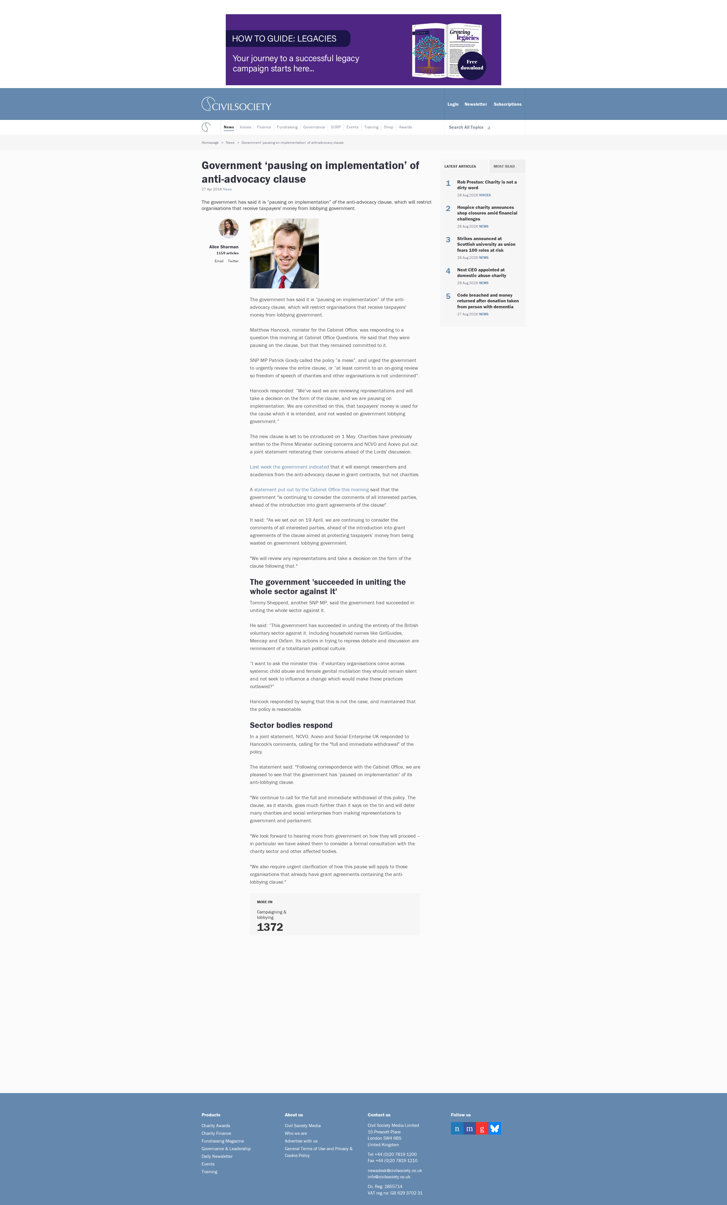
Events (352, 127)
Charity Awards (216, 1125)
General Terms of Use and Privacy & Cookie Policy (319, 1152)
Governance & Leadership (226, 1148)
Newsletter (476, 104)
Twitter (233, 261)
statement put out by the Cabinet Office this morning (311, 489)
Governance (314, 127)
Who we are (296, 1133)
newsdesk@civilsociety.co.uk (395, 1170)
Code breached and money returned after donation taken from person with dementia (488, 301)
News (229, 127)
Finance (264, 127)
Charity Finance (216, 1133)
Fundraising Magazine (223, 1141)
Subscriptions (508, 104)
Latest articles (460, 166)
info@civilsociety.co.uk (389, 1176)
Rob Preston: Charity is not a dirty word (487, 185)
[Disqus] (328, 1012)
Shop (388, 127)
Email (219, 261)
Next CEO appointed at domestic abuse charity (481, 272)
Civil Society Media (303, 1125)
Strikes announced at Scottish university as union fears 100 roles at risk (486, 244)
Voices (245, 127)
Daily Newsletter (217, 1156)
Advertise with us (301, 1141)
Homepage (210, 142)
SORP (336, 127)
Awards (405, 127)
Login (453, 104)
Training (371, 127)
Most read (504, 166)
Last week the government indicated (290, 466)
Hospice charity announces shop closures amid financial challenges (487, 213)
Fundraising (287, 127)
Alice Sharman (224, 246)
